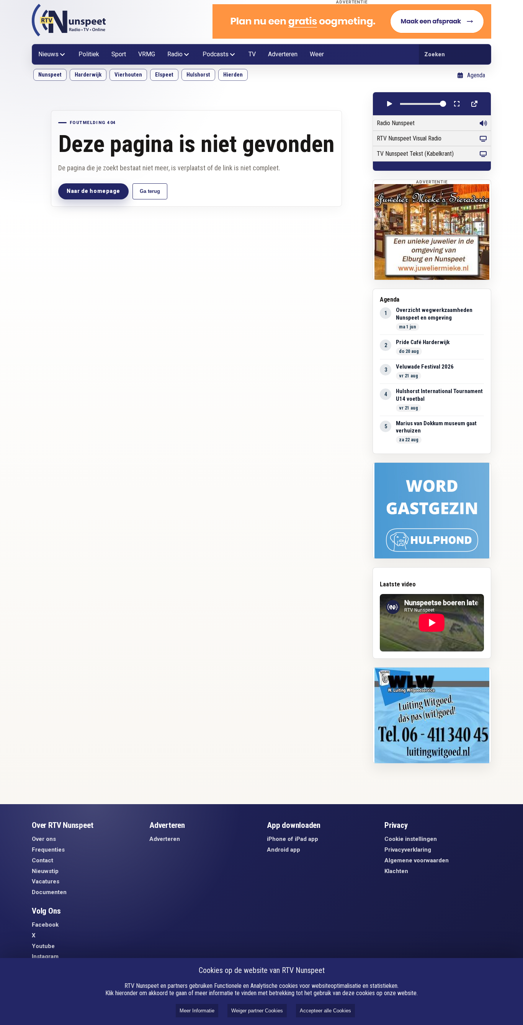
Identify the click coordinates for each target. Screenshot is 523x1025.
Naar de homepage (93, 191)
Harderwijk (88, 74)
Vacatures (45, 881)
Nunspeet (50, 74)
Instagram (45, 956)
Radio (175, 54)
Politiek (88, 54)
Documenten (49, 892)
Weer (317, 54)
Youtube (43, 946)
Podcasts (216, 54)
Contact (42, 860)
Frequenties (48, 849)
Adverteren (282, 54)
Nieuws (48, 54)
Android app (283, 849)
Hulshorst (198, 74)
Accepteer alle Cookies (325, 1011)
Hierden (233, 74)
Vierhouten (128, 74)
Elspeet (164, 74)
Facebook (45, 924)
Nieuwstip (45, 871)
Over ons (44, 839)
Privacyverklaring (407, 849)
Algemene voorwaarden (416, 860)
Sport (118, 54)
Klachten (396, 871)
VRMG (146, 54)
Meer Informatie (197, 1011)
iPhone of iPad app (292, 839)
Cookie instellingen (410, 839)
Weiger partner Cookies (257, 1011)
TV (252, 54)
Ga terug (150, 191)
